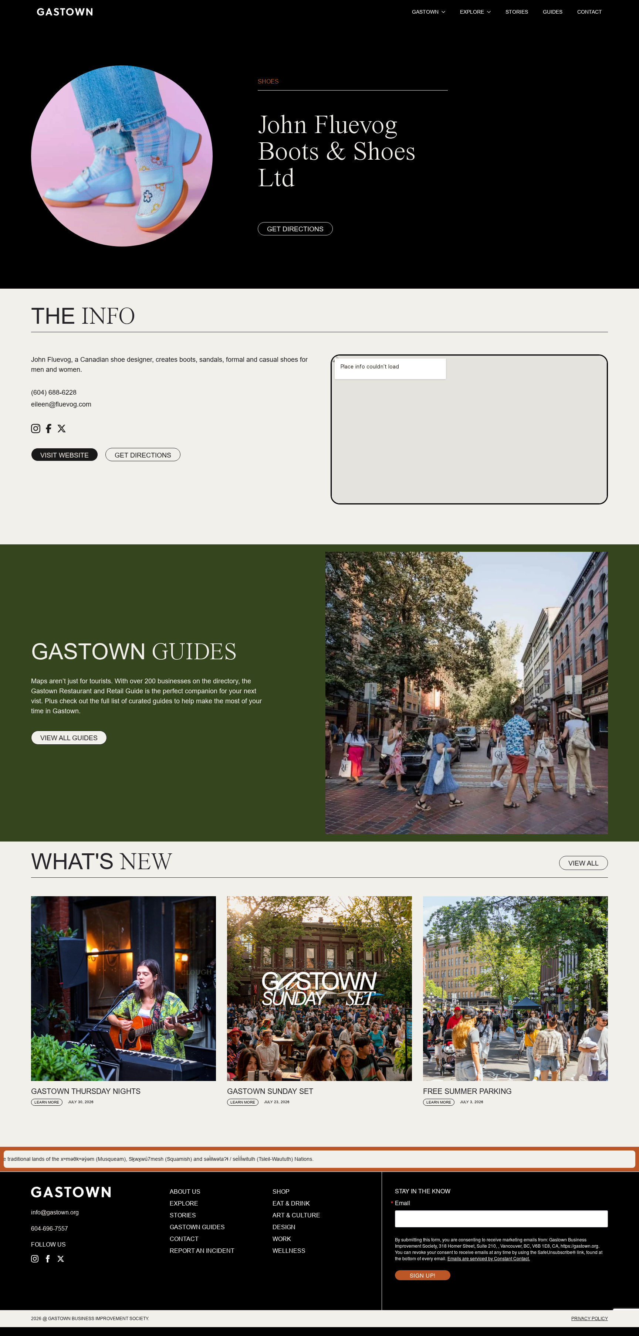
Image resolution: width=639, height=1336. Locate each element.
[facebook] (47, 1258)
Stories (517, 12)
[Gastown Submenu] (442, 11)
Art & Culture (296, 1215)
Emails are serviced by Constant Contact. (488, 1258)
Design (284, 1227)
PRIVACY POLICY (589, 1318)
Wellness (289, 1250)
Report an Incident (202, 1250)
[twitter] (60, 1258)
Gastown (425, 12)
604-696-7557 (49, 1228)
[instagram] (34, 1258)
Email (402, 1203)
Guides (552, 12)
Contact (589, 12)
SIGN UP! (423, 1275)
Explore (472, 12)
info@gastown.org (55, 1212)
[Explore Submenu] (487, 11)
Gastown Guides (197, 1227)
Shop (281, 1191)
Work (282, 1238)
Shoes (268, 81)
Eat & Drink (291, 1203)
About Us (185, 1191)
